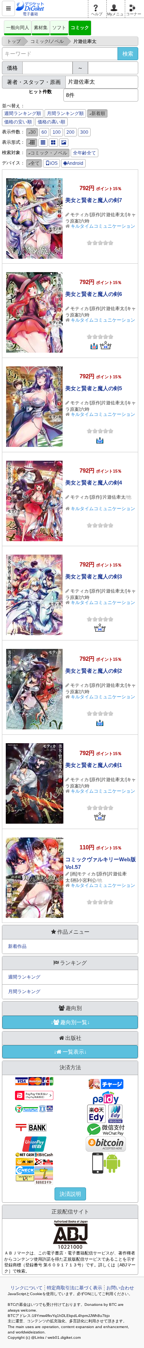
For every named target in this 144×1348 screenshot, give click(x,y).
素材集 (41, 27)
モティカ (79, 214)
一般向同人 (17, 27)
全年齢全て (84, 153)
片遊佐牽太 (114, 497)
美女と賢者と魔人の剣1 (93, 765)
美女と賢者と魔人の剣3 (93, 576)
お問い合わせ (120, 1288)
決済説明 (70, 1194)
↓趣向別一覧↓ (70, 1022)
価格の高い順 (51, 122)
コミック (80, 27)
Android (75, 163)
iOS (54, 163)
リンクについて (26, 1288)
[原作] (95, 497)
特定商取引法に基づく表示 (74, 1288)
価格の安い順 (18, 122)
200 (70, 132)
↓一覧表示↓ (70, 1052)
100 (57, 132)
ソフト (59, 27)
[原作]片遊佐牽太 (107, 214)
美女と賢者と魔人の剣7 (93, 200)
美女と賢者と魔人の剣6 (93, 294)
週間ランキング (24, 977)
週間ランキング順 (22, 113)
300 (84, 132)
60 (44, 132)
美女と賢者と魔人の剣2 (93, 671)
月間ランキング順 (65, 113)
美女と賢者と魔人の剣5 (93, 388)
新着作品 (17, 946)
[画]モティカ (83, 874)
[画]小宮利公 (83, 880)
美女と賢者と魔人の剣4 (93, 482)
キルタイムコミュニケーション (103, 226)
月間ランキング (24, 991)
